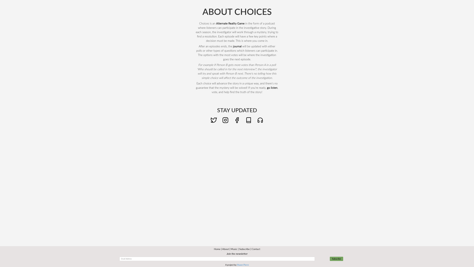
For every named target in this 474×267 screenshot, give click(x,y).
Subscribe (244, 248)
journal (237, 46)
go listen (272, 87)
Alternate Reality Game (230, 23)
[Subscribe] (260, 119)
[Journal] (248, 119)
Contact (256, 248)
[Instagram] (225, 119)
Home (217, 248)
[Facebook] (237, 119)
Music (234, 248)
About (225, 248)
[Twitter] (213, 119)
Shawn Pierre (243, 265)
